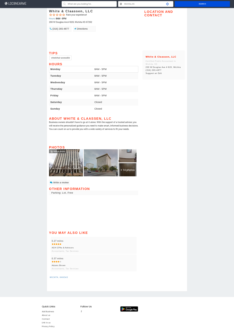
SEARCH (202, 4)
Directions (82, 28)
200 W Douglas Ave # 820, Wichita (163, 67)
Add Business (48, 311)
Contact (46, 319)
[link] (66, 162)
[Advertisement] (93, 41)
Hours (52, 18)
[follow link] (82, 312)
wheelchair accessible (60, 57)
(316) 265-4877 (60, 28)
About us (46, 315)
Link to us (46, 322)
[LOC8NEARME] (15, 3)
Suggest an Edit (154, 73)
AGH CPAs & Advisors (63, 248)
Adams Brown (59, 265)
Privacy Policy (48, 326)
